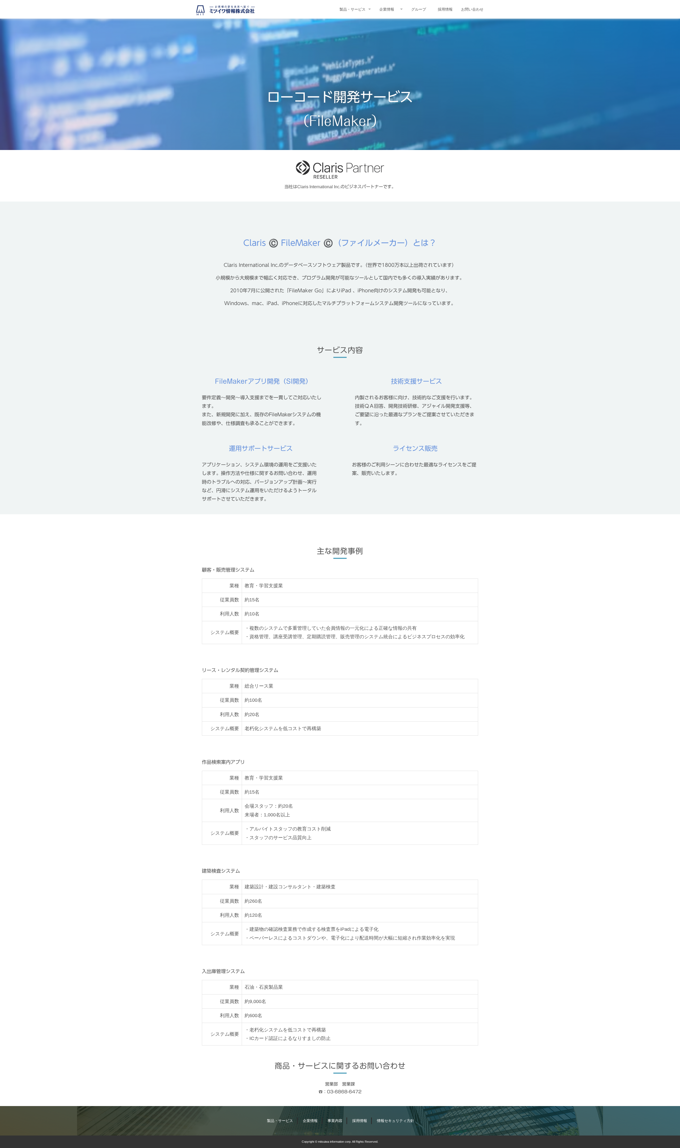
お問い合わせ (472, 9)
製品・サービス (352, 9)
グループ (418, 9)
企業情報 (386, 9)
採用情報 (445, 9)
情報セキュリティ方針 (395, 1121)
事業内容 (335, 1121)
